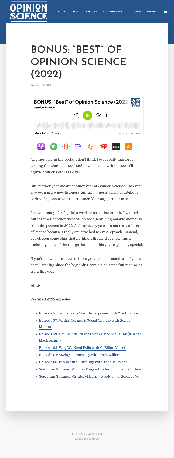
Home (61, 12)
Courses (135, 12)
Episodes (91, 12)
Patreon (152, 12)
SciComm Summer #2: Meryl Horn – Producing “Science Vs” (89, 376)
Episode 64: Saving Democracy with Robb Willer (79, 355)
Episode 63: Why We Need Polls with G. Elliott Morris (82, 348)
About (75, 12)
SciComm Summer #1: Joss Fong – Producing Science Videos (90, 369)
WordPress (95, 433)
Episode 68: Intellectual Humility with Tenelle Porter (83, 362)
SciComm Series (113, 12)
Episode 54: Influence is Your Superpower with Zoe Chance (88, 313)
